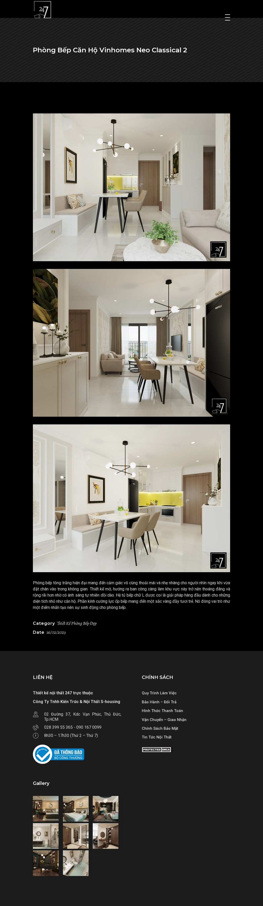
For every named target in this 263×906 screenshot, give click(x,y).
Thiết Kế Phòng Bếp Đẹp (77, 623)
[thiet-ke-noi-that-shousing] (131, 187)
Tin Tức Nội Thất (157, 737)
